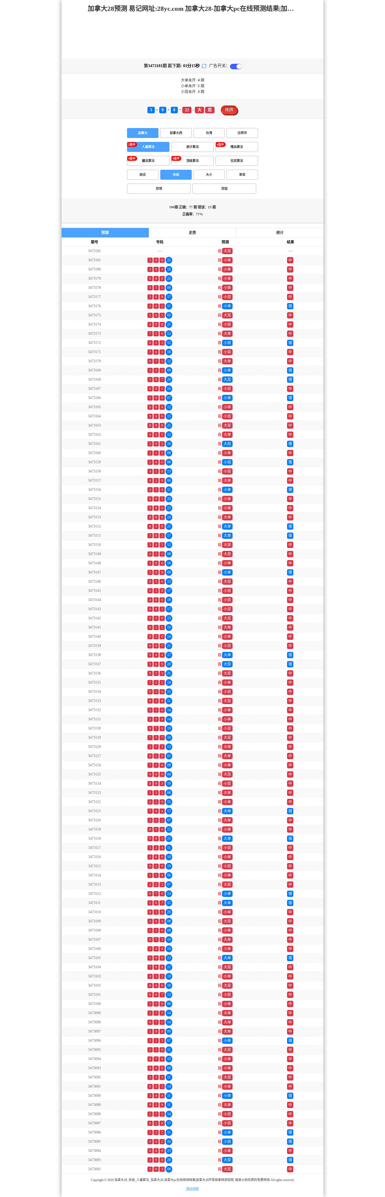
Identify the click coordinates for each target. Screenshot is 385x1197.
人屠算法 (148, 147)
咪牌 (229, 110)
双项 (159, 188)
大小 (209, 175)
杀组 (176, 175)
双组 (224, 188)
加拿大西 (176, 133)
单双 (242, 175)
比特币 (242, 133)
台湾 (209, 133)
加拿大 (142, 133)
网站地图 (192, 1189)
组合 (143, 175)
